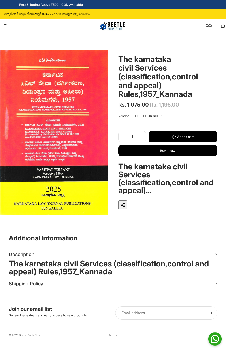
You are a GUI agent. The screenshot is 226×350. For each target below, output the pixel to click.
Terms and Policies (113, 335)
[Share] (122, 204)
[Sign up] (210, 313)
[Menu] (5, 25)
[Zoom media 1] (54, 132)
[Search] (207, 25)
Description (21, 254)
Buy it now (167, 150)
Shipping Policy (26, 283)
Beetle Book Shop (30, 335)
